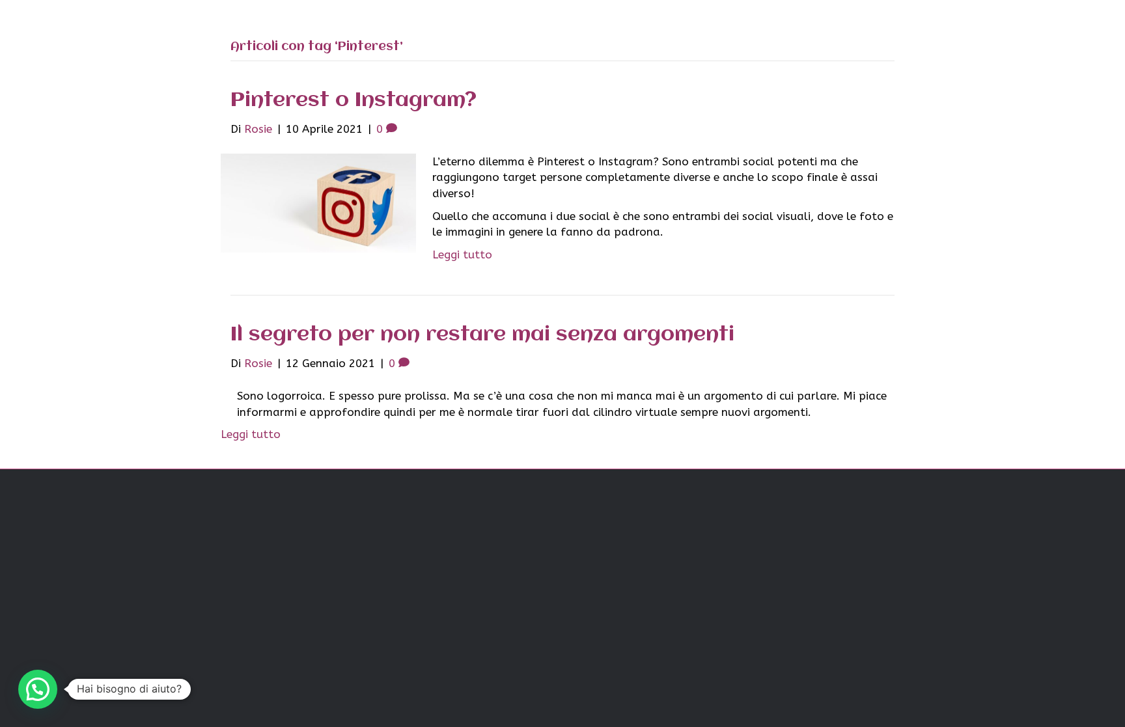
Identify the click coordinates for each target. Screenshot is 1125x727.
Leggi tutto (462, 254)
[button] (37, 689)
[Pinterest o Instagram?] (318, 202)
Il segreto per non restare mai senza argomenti (482, 335)
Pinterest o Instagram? (353, 100)
